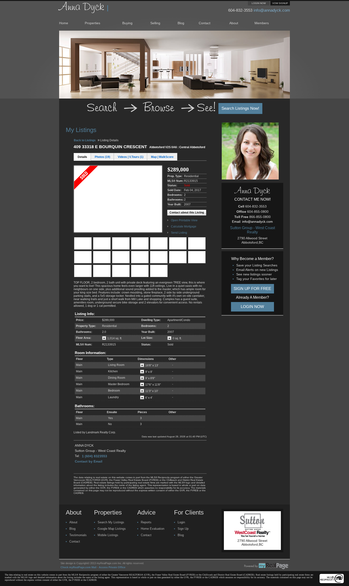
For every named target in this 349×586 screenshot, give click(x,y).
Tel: (77, 456)
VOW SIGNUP (280, 3)
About (233, 23)
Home (63, 23)
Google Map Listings (112, 528)
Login (181, 522)
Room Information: (90, 353)
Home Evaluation (152, 528)
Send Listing (179, 232)
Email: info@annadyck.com (252, 221)
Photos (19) (102, 157)
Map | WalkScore (162, 157)
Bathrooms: (84, 406)
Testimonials (78, 535)
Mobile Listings (108, 535)
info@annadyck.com (272, 10)
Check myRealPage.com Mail (78, 567)
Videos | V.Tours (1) (130, 157)
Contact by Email (88, 461)
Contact (204, 23)
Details (82, 157)
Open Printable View (184, 220)
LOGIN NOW (259, 3)
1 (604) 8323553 (94, 456)
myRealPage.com (266, 566)
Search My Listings (111, 522)
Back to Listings (85, 140)
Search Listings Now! (240, 108)
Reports (146, 522)
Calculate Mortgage (183, 226)
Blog (181, 23)
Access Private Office (112, 567)
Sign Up (183, 528)
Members (262, 23)
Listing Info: (85, 314)
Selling (155, 23)
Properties (92, 23)
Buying (127, 23)
